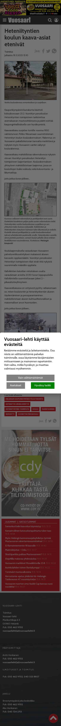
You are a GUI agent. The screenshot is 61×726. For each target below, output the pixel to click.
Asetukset (15, 385)
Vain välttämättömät (30, 377)
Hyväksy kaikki (42, 385)
